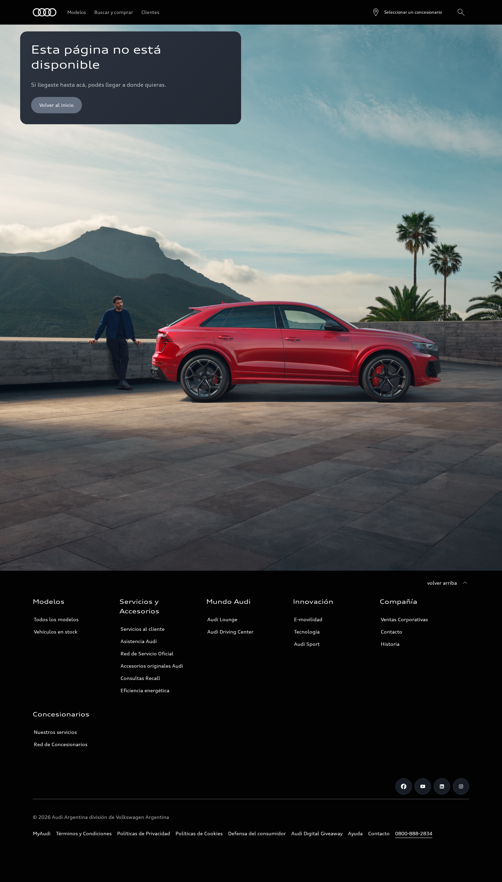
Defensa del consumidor (257, 833)
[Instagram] (461, 786)
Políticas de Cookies (199, 833)
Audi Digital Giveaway (317, 833)
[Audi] (44, 12)
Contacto (391, 632)
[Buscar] (461, 12)
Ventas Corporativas (404, 619)
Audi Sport (307, 644)
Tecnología (307, 632)
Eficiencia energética (145, 690)
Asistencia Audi (139, 641)
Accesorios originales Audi (152, 666)
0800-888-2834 (413, 833)
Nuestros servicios (55, 732)
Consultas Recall (140, 678)
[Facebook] (403, 786)
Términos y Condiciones (84, 833)
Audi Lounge (222, 619)
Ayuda (355, 833)
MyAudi (42, 833)
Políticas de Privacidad (143, 833)
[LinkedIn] (442, 786)
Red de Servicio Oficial (147, 653)
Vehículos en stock (56, 632)
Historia (390, 644)
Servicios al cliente (143, 629)
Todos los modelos (56, 619)
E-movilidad (308, 619)
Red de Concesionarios (60, 744)
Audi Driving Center (230, 632)
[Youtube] (423, 786)
